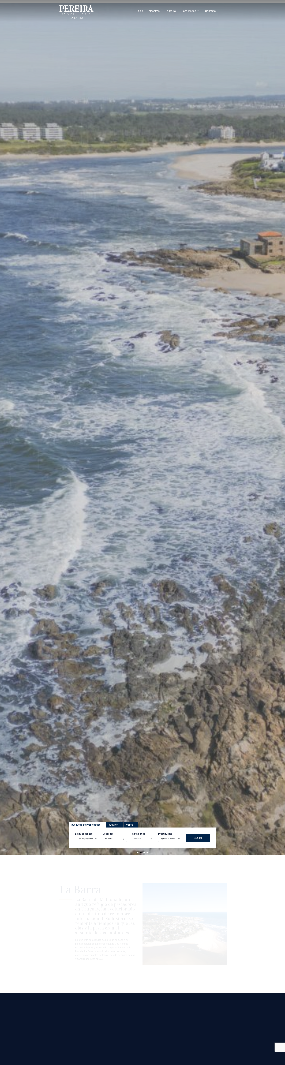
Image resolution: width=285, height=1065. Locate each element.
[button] (137, 852)
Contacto (210, 10)
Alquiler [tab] (113, 824)
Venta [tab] (129, 824)
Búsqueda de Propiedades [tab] (85, 824)
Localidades (189, 10)
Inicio (140, 10)
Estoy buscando (84, 833)
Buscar (198, 837)
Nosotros (154, 10)
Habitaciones (138, 833)
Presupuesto (165, 833)
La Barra (171, 10)
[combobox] (87, 839)
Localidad (108, 833)
